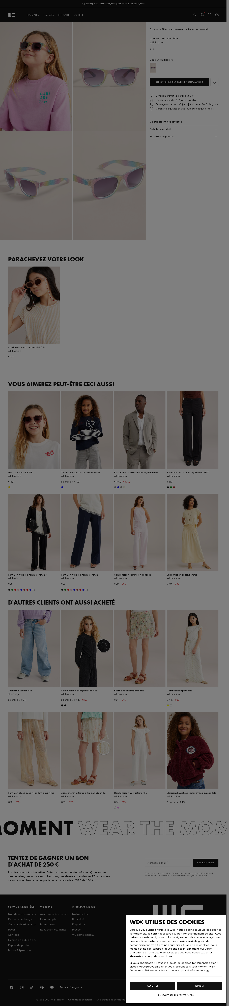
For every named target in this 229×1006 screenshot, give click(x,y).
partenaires (156, 948)
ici (208, 970)
